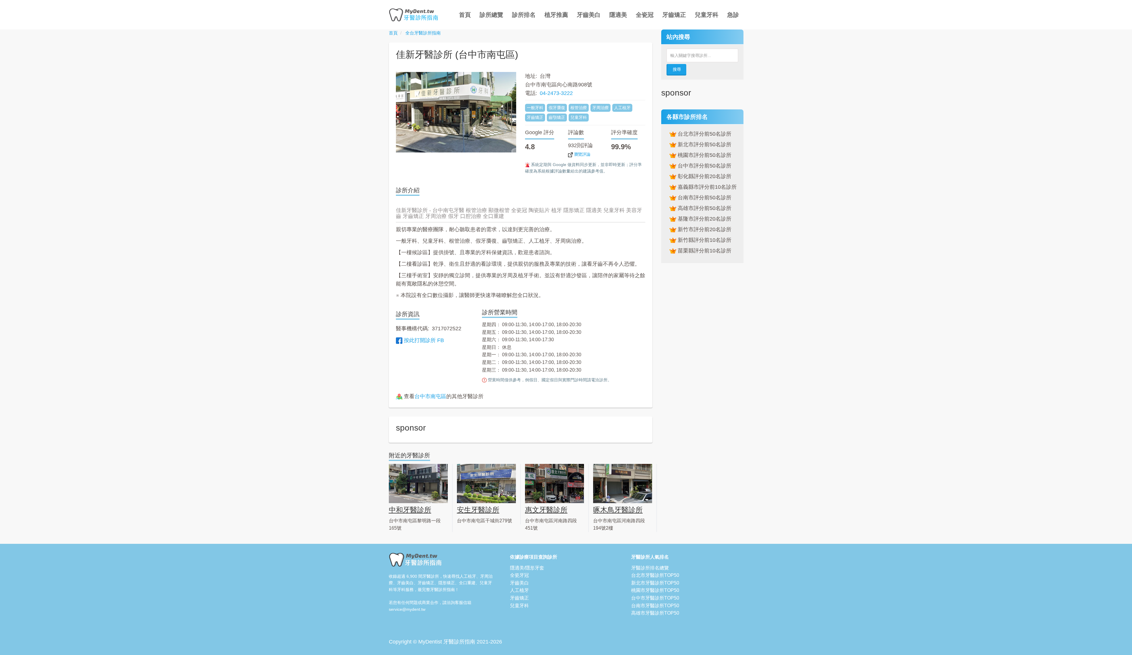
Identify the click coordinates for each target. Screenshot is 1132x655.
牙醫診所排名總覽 (650, 567)
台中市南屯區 (430, 396)
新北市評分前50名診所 (703, 144)
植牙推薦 (556, 15)
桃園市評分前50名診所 (703, 155)
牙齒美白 (588, 15)
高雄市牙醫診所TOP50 (655, 612)
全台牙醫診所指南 (423, 32)
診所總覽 (491, 15)
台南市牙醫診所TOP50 (655, 605)
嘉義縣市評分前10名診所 (706, 187)
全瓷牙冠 (519, 575)
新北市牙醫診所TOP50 (655, 582)
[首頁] (416, 14)
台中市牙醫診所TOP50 (655, 597)
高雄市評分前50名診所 (703, 208)
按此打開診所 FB (424, 340)
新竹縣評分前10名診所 (703, 240)
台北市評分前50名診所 (703, 134)
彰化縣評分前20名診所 (703, 176)
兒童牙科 (706, 15)
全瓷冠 (645, 15)
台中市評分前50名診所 (703, 166)
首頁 (465, 15)
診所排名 (524, 15)
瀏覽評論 (581, 154)
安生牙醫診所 (478, 510)
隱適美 (618, 15)
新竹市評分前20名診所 (703, 229)
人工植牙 (519, 590)
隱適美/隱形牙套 (527, 567)
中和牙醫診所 (410, 510)
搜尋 (677, 69)
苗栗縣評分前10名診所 (703, 251)
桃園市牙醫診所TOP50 (655, 590)
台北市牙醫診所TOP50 (655, 575)
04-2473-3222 (556, 93)
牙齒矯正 (674, 15)
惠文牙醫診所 (546, 510)
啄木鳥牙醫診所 (618, 510)
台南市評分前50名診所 (703, 198)
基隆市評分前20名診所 (703, 219)
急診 (733, 15)
